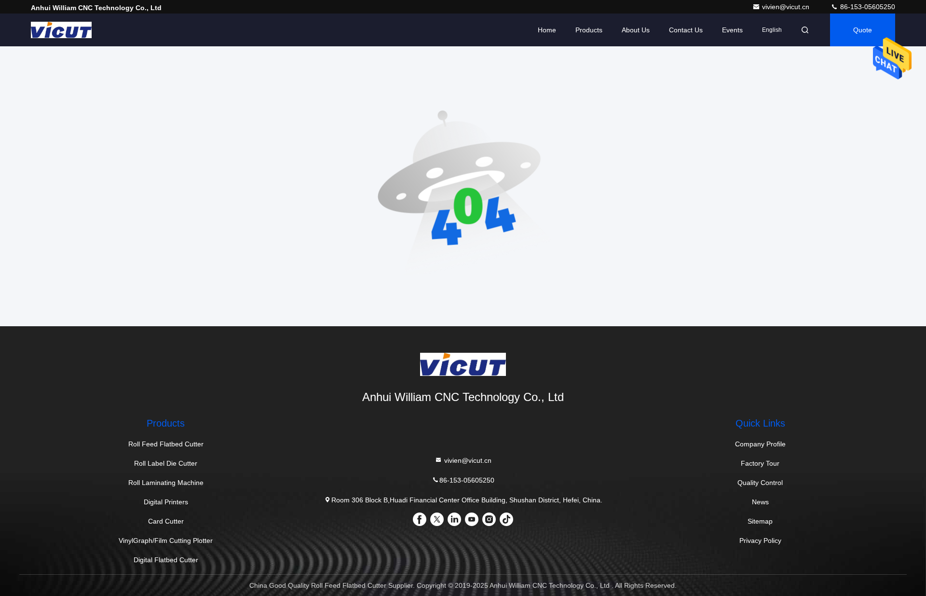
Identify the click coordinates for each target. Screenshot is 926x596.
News (760, 502)
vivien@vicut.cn (786, 7)
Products (588, 30)
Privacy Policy (760, 540)
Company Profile (760, 444)
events (732, 30)
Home (547, 30)
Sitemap (760, 521)
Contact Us (686, 30)
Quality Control (760, 482)
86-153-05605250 (866, 7)
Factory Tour (760, 463)
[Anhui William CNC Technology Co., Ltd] (61, 30)
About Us (636, 30)
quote (862, 30)
